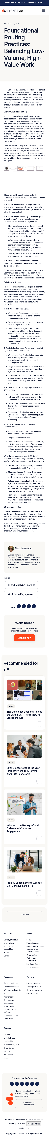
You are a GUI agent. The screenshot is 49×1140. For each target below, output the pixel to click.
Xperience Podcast (11, 997)
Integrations (9, 943)
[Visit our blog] (37, 1084)
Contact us (24, 914)
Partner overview (33, 983)
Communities (32, 955)
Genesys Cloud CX (11, 940)
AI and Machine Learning (21, 585)
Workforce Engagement (21, 594)
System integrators (34, 990)
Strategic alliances (34, 987)
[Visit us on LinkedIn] (12, 1084)
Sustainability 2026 (11, 1045)
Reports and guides (11, 983)
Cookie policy (23, 1128)
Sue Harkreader (23, 548)
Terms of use (9, 1119)
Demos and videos (11, 987)
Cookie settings (34, 1124)
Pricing (6, 952)
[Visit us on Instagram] (17, 1084)
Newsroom (8, 1055)
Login (29, 940)
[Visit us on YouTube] (32, 1084)
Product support (33, 943)
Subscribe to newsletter (28, 1103)
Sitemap (21, 1123)
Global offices (9, 1038)
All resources (9, 1000)
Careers (7, 1034)
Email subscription (36, 1119)
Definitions (8, 1019)
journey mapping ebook (24, 531)
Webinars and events (12, 990)
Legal (6, 1058)
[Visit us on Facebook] (27, 1084)
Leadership (8, 1041)
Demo (6, 956)
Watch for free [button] (35, 3)
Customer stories (11, 1015)
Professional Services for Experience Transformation (35, 949)
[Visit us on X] (22, 1084)
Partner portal (32, 993)
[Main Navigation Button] (43, 10)
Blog (5, 993)
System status (33, 968)
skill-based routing (24, 97)
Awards (7, 1051)
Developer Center (33, 964)
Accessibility (11, 1123)
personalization (26, 481)
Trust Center (9, 1048)
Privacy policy (21, 1119)
